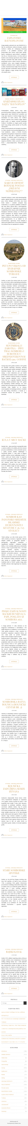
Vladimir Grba (18, 1123)
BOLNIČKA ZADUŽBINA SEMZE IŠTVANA (14, 788)
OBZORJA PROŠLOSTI (17, 180)
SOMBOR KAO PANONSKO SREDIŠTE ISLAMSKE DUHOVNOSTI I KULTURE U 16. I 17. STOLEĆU (14, 523)
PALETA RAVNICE (5, 1084)
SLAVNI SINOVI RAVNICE (7, 1094)
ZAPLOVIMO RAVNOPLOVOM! (14, 39)
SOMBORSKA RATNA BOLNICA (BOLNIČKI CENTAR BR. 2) (14, 704)
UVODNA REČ (14, 35)
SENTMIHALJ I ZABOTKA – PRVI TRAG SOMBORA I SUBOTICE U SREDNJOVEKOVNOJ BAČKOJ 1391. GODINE (14, 352)
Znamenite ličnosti (5, 1108)
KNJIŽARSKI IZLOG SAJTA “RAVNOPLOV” (14, 103)
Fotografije (4, 1061)
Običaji (3, 1078)
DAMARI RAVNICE (10, 99)
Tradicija (3, 1098)
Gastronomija (4, 1064)
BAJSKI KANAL (14, 951)
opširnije (14, 77)
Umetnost (3, 1101)
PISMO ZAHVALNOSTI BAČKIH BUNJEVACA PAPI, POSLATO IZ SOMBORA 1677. (14, 615)
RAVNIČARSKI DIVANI (14, 263)
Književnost (19, 99)
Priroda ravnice (5, 1088)
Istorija (7, 180)
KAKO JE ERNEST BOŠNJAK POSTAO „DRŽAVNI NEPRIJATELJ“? (14, 187)
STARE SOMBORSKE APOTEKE (14, 872)
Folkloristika (4, 1058)
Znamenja (3, 1111)
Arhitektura (4, 1051)
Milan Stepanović (8, 82)
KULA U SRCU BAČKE (14, 439)
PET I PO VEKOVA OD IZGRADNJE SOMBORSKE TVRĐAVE (14, 270)
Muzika (3, 1074)
